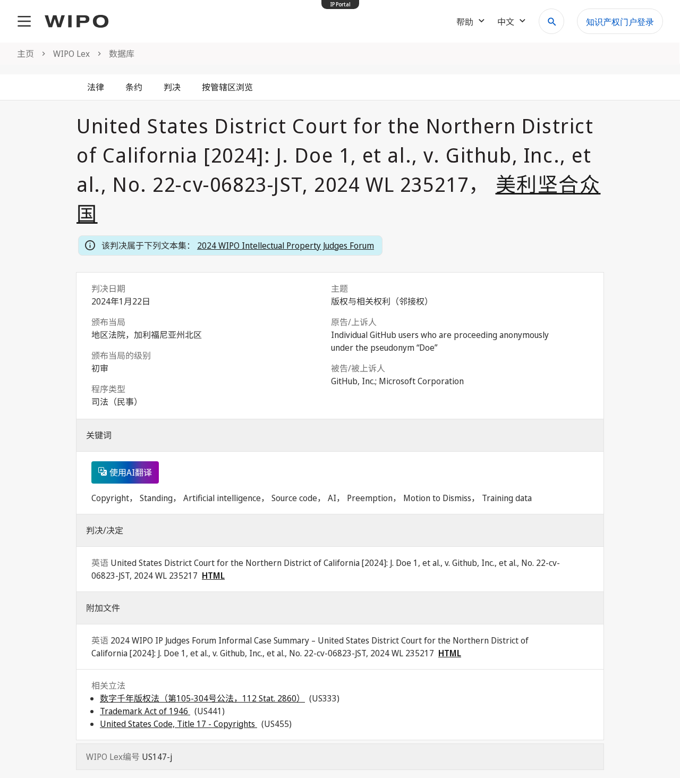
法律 (95, 87)
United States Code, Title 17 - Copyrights (178, 724)
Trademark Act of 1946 (145, 711)
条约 (133, 87)
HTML (213, 575)
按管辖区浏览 (227, 87)
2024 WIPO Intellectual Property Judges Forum (285, 245)
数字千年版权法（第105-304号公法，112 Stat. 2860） (202, 698)
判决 (172, 87)
